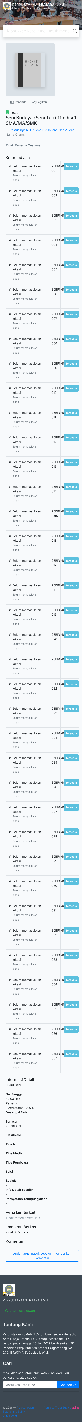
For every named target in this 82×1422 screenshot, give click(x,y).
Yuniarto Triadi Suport (58, 1407)
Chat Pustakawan (22, 1311)
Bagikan (41, 102)
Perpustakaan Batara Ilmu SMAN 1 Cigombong (18, 1411)
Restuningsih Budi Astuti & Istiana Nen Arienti (42, 130)
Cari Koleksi (68, 1385)
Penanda (20, 102)
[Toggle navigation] (73, 6)
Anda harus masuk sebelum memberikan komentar (42, 1256)
